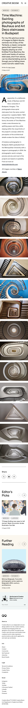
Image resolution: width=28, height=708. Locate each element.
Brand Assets (5, 657)
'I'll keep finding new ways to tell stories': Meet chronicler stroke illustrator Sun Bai (13, 523)
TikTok (3, 683)
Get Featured (5, 653)
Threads (4, 691)
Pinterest (4, 693)
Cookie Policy (6, 670)
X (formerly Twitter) (7, 687)
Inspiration (6, 10)
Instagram (4, 681)
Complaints (5, 672)
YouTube (4, 685)
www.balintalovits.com (10, 164)
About (3, 647)
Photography (15, 10)
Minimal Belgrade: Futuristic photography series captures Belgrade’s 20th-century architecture (12, 582)
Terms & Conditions (7, 666)
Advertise (4, 655)
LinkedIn (4, 689)
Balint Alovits (18, 40)
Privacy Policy (6, 668)
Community (5, 651)
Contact (4, 649)
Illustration (14, 518)
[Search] (22, 3)
